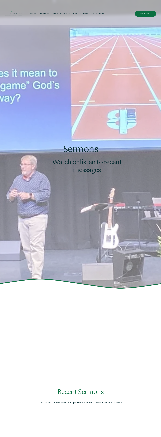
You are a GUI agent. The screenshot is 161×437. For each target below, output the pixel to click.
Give (92, 13)
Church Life (43, 13)
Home (33, 13)
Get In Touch (145, 13)
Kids (75, 13)
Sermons (84, 13)
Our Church (65, 13)
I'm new (54, 13)
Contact (100, 13)
